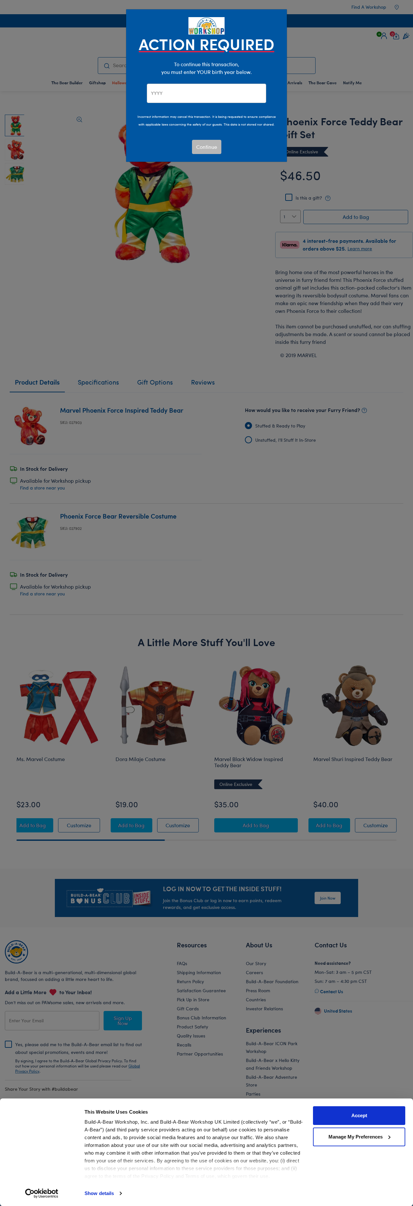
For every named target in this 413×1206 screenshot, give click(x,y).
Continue (206, 146)
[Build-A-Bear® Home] (206, 25)
